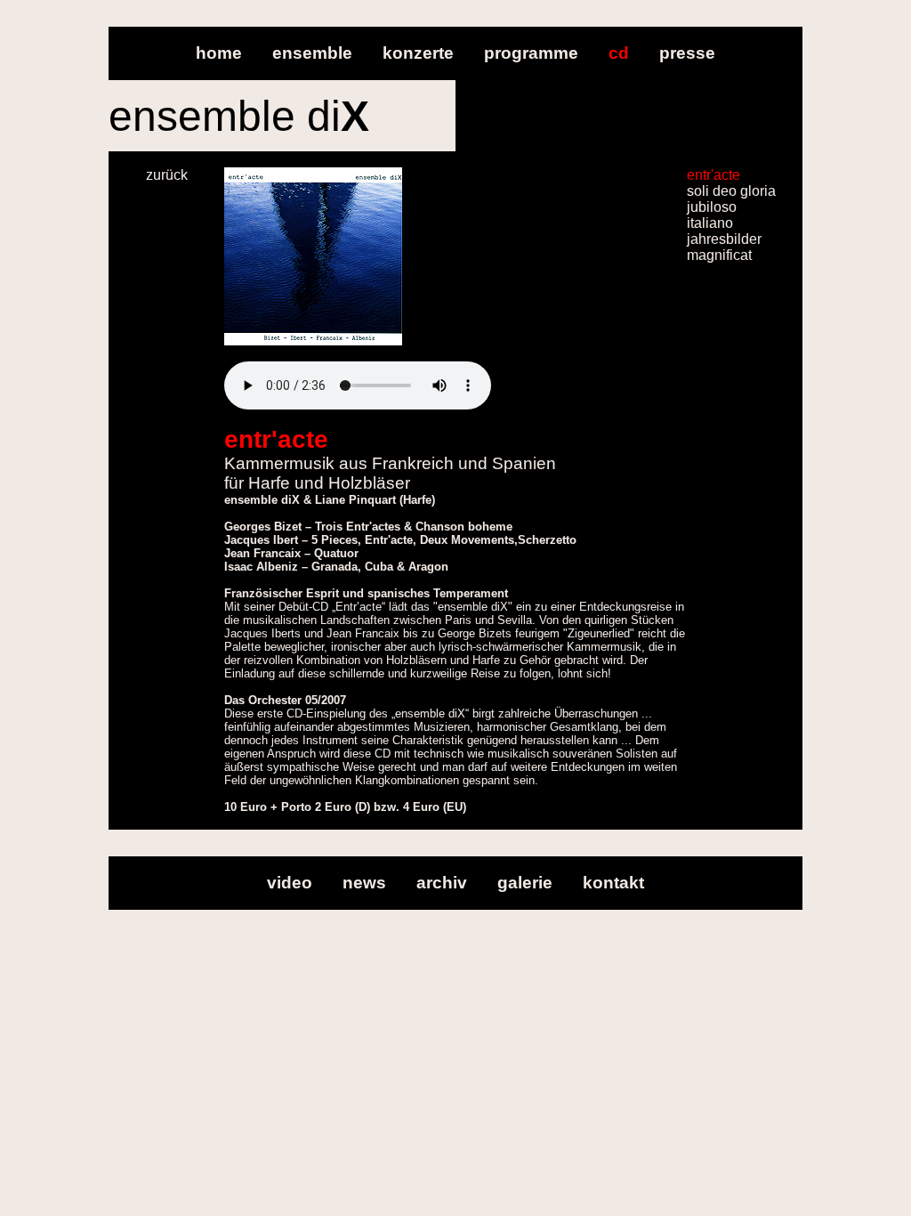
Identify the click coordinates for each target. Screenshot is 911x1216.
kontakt (613, 882)
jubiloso (712, 207)
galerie (524, 882)
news (364, 882)
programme (531, 53)
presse (687, 53)
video (289, 882)
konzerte (418, 53)
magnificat (719, 255)
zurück (167, 174)
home (219, 53)
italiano (710, 223)
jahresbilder (724, 239)
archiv (441, 882)
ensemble (312, 53)
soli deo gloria (731, 191)
